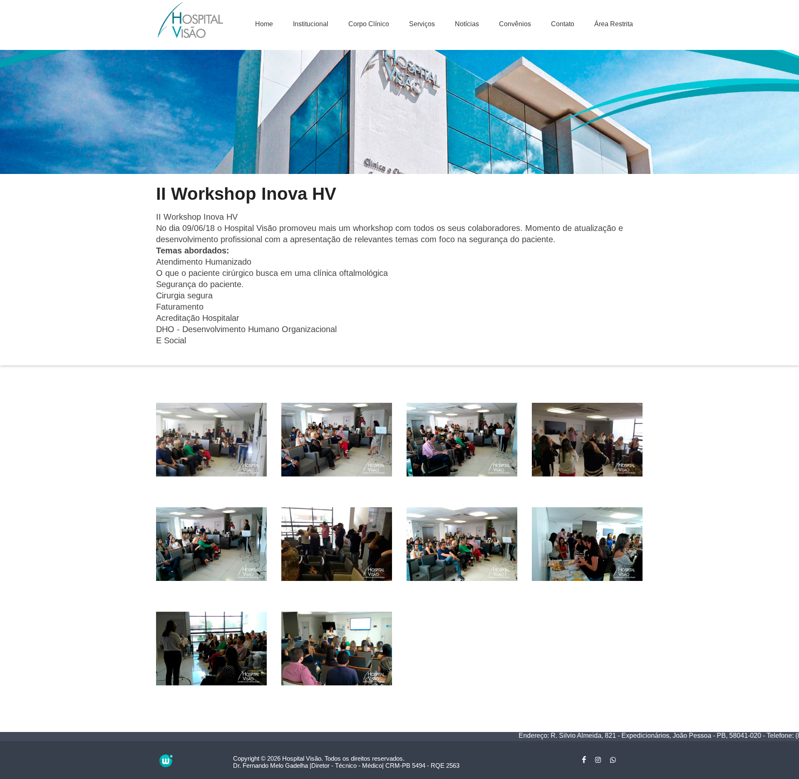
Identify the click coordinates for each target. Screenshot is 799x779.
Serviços (422, 23)
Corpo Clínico (368, 23)
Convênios (515, 23)
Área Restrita (613, 23)
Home (264, 23)
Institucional (310, 23)
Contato (562, 23)
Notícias (467, 23)
